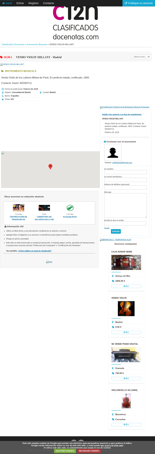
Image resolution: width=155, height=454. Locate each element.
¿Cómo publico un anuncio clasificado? (34, 251)
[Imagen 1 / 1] (12, 64)
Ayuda (106, 228)
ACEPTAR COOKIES (65, 451)
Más (126, 286)
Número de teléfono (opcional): (117, 184)
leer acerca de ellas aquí (112, 445)
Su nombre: (109, 169)
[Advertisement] (50, 125)
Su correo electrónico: (113, 177)
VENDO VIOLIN (119, 298)
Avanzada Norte (55, 217)
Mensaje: (108, 192)
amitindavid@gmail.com (122, 163)
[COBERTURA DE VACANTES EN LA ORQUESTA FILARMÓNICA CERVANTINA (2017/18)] (29, 211)
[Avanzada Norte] (54, 211)
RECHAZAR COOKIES (89, 451)
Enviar (116, 231)
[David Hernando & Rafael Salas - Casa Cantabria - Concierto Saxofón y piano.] (80, 211)
